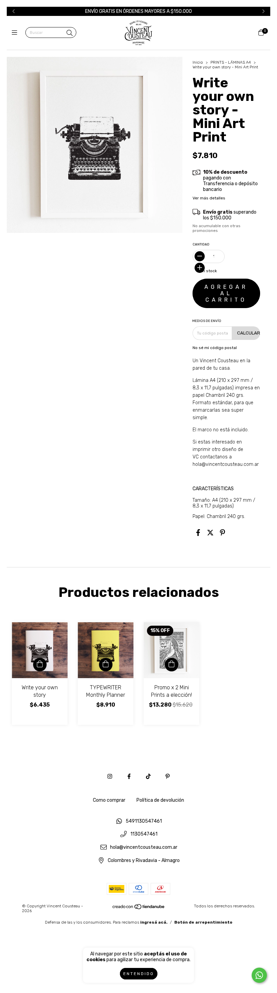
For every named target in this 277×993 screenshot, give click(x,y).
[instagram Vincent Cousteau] (110, 776)
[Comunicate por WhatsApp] (259, 975)
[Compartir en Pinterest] (222, 533)
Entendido (138, 973)
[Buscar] (70, 33)
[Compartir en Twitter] (210, 533)
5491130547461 (144, 821)
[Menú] (16, 33)
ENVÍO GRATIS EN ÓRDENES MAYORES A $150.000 (138, 11)
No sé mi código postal (215, 347)
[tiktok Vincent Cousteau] (148, 776)
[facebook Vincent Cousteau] (129, 776)
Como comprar (109, 800)
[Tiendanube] (139, 908)
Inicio (198, 62)
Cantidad (201, 244)
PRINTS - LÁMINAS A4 (230, 62)
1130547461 (143, 834)
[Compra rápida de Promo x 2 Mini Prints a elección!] (171, 664)
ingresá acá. (154, 922)
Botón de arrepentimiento (203, 922)
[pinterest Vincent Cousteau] (167, 776)
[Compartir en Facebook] (198, 533)
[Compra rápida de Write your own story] (40, 664)
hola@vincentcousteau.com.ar (226, 464)
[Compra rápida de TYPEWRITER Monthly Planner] (105, 664)
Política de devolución (160, 800)
